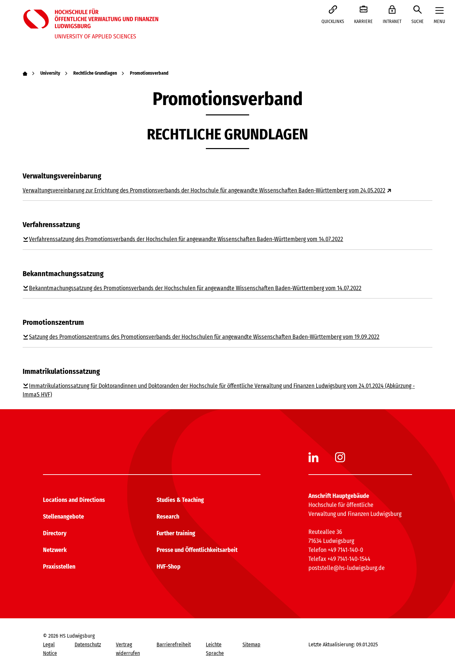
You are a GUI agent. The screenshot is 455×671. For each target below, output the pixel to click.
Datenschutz (88, 644)
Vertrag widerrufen (128, 648)
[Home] (25, 73)
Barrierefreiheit (174, 644)
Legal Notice (50, 648)
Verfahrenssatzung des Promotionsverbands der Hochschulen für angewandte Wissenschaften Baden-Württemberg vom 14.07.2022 (186, 239)
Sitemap (251, 644)
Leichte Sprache (215, 648)
